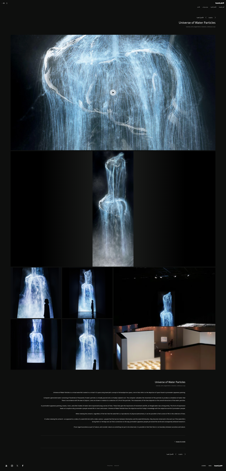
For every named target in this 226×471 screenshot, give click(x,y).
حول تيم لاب (205, 7)
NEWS (210, 466)
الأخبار (198, 7)
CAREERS (203, 466)
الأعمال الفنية (213, 7)
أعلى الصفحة (221, 7)
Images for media (180, 442)
